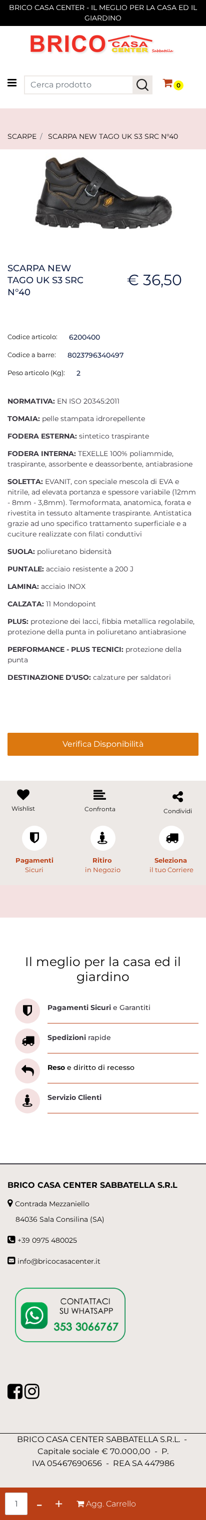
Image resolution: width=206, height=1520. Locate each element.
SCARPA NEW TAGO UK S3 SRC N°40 (113, 136)
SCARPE (22, 136)
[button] (142, 84)
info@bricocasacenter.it (59, 1261)
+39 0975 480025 (47, 1240)
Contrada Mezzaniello (52, 1203)
